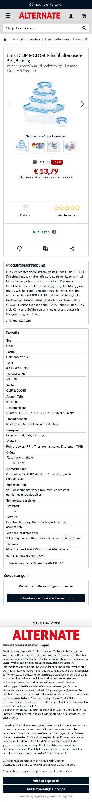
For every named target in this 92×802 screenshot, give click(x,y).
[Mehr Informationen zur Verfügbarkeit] (54, 232)
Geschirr (34, 39)
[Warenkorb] (84, 15)
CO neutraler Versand (46, 4)
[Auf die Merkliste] (19, 248)
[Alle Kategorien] (8, 15)
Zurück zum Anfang (46, 623)
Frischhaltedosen (57, 39)
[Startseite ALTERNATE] (39, 15)
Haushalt (17, 39)
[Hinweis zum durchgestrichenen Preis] (35, 162)
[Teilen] (72, 248)
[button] (10, 104)
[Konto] (71, 15)
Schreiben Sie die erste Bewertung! (46, 598)
